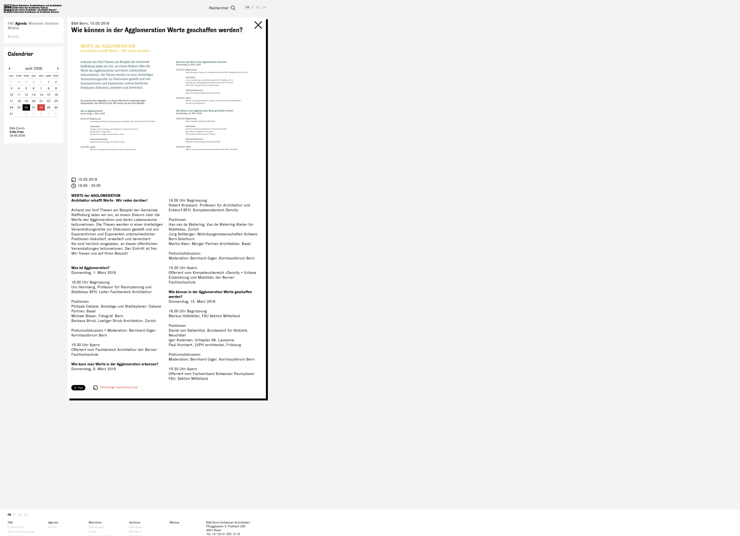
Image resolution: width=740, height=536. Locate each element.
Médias (13, 28)
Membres (36, 23)
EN (264, 7)
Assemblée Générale (21, 531)
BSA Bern (135, 531)
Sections (52, 23)
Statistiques (96, 527)
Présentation (16, 527)
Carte (92, 531)
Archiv (13, 36)
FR (247, 7)
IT (252, 7)
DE (258, 7)
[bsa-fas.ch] (33, 8)
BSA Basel (135, 527)
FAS (11, 23)
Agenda (21, 23)
